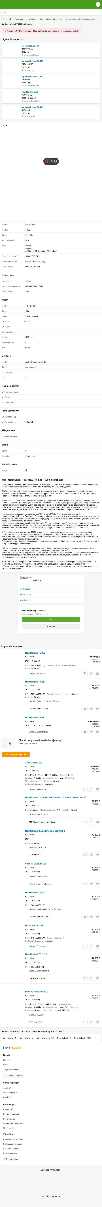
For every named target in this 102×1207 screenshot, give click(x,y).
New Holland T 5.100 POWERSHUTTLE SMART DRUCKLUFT (56, 797)
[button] (98, 4)
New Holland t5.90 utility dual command (45, 831)
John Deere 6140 (33, 763)
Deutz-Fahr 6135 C (34, 926)
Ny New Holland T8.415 (32, 61)
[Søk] (98, 12)
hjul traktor (28, 235)
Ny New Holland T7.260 (32, 76)
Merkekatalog (9, 1128)
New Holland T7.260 (35, 682)
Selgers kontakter (10, 1069)
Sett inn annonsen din (16, 754)
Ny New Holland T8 (30, 46)
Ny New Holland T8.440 (32, 107)
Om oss (6, 1060)
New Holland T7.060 (35, 718)
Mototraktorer (25, 600)
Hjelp (5, 1065)
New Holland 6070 (30, 92)
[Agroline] (10, 19)
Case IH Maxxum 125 (35, 864)
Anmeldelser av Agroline (13, 1123)
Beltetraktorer (25, 594)
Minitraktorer (25, 589)
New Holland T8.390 (35, 893)
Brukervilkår (8, 1109)
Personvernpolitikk (11, 1114)
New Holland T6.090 (35, 653)
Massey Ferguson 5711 (36, 992)
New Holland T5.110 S (36, 954)
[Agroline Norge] (17, 4)
